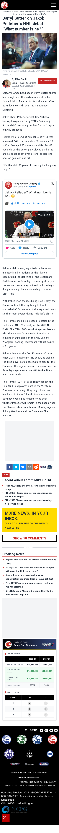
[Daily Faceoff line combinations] (43, 467)
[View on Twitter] (52, 185)
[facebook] (10, 467)
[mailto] (29, 467)
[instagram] (46, 730)
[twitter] (16, 467)
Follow (32, 186)
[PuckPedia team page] (49, 467)
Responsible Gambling (45, 786)
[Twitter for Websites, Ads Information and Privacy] (52, 241)
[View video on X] (30, 224)
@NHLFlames (20, 203)
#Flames (39, 203)
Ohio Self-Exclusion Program (17, 803)
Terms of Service (26, 786)
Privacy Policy (11, 786)
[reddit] (36, 467)
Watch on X (44, 214)
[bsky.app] (23, 467)
